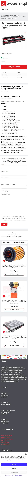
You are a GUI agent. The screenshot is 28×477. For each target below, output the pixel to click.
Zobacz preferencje (14, 472)
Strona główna (6, 15)
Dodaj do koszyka (14, 67)
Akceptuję (14, 464)
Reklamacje (4, 441)
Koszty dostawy (5, 442)
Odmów (14, 468)
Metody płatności (5, 444)
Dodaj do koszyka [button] (14, 274)
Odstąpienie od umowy (7, 439)
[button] (26, 453)
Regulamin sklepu (5, 437)
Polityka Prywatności (6, 435)
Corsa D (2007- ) (17, 15)
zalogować (9, 236)
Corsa (11, 15)
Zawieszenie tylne (5, 16)
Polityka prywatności (9, 475)
